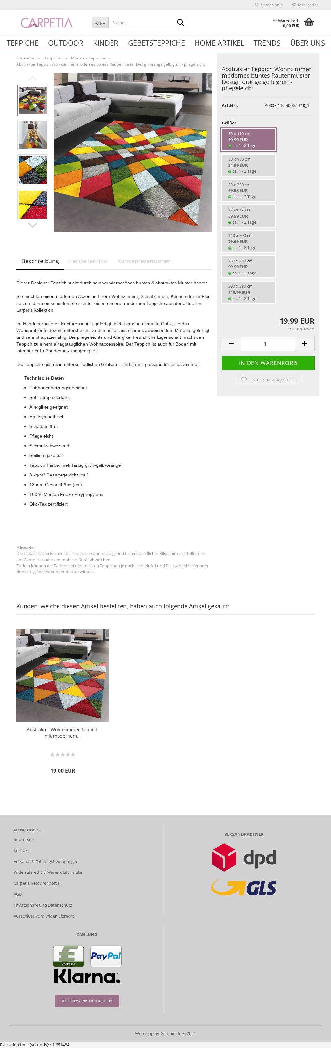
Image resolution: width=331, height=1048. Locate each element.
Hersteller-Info (88, 261)
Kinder (105, 43)
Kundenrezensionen (144, 261)
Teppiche (22, 43)
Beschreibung (40, 261)
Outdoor (65, 43)
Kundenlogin (270, 4)
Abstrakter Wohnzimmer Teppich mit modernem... (63, 732)
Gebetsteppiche (156, 43)
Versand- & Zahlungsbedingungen (46, 861)
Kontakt (21, 850)
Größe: (229, 123)
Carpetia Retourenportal (37, 883)
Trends (267, 43)
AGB (18, 894)
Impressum (25, 839)
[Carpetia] (48, 23)
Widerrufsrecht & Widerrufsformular (48, 872)
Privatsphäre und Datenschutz (43, 905)
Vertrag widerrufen (87, 1001)
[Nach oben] (313, 1038)
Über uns (307, 43)
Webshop (144, 1033)
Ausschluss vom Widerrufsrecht (44, 916)
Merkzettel (306, 4)
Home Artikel (219, 43)
